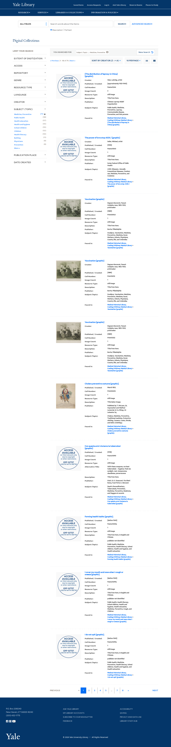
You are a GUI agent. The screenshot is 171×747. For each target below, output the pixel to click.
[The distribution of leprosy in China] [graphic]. (101, 75)
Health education (21, 121)
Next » (72, 60)
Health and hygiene (22, 124)
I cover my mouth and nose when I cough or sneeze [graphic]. (104, 573)
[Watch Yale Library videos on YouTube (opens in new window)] (14, 721)
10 (133, 60)
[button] (122, 24)
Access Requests (94, 5)
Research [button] (23, 12)
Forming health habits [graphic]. (99, 517)
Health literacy (20, 134)
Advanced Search (142, 24)
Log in (106, 5)
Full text (68, 30)
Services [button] (42, 12)
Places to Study (152, 5)
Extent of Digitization (28, 58)
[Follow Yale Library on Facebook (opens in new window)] (7, 721)
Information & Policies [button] (104, 12)
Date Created (22, 162)
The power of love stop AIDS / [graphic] (102, 138)
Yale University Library (24, 5)
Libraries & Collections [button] (69, 12)
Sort (105, 60)
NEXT (155, 690)
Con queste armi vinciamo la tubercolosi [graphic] (103, 447)
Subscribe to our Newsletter (78, 717)
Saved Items (78, 5)
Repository (21, 72)
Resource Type (23, 87)
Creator (19, 101)
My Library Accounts (73, 713)
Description (57, 30)
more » (17, 148)
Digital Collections (26, 41)
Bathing (17, 138)
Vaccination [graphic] (94, 199)
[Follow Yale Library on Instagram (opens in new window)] (10, 721)
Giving (123, 713)
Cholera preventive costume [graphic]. (102, 384)
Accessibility (126, 709)
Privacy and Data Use (130, 717)
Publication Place (25, 155)
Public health (19, 117)
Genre (18, 80)
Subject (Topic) (23, 109)
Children (17, 131)
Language (20, 94)
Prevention (18, 145)
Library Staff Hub (128, 721)
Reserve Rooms (136, 5)
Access (18, 65)
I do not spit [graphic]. (94, 635)
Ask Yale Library (119, 5)
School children (20, 127)
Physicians (18, 141)
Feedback (67, 721)
